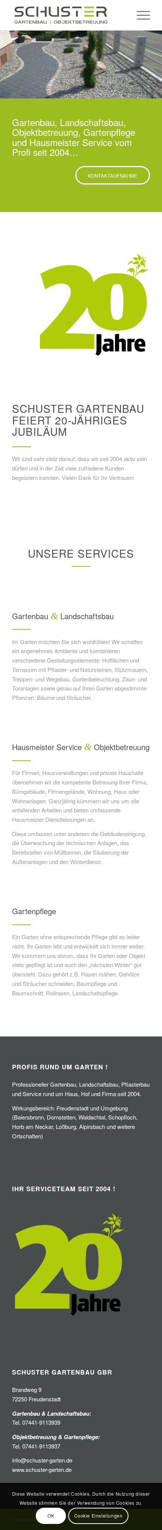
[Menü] (139, 15)
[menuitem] (139, 15)
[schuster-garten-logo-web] (67, 15)
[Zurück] (6, 64)
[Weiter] (155, 64)
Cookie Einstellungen (98, 1515)
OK (50, 1515)
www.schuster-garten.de (42, 1469)
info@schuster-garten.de (42, 1460)
